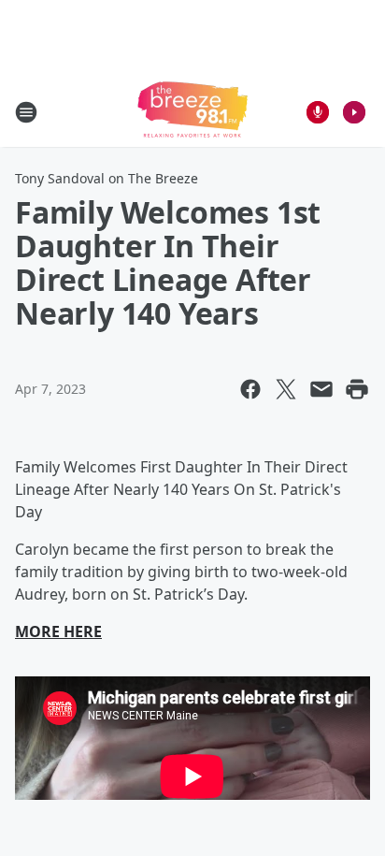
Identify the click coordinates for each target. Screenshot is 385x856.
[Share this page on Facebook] (250, 389)
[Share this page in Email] (321, 389)
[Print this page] (357, 389)
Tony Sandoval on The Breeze (106, 178)
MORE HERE (58, 631)
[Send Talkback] (318, 112)
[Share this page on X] (286, 389)
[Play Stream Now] (354, 112)
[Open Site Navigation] (26, 112)
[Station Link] (192, 111)
